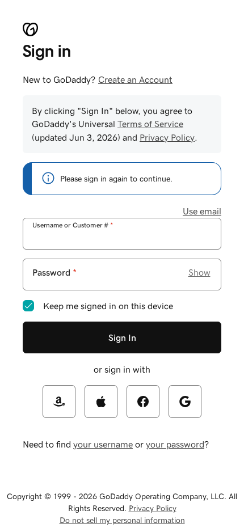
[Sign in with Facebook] (143, 401)
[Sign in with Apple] (101, 401)
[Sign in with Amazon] (59, 401)
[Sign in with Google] (185, 401)
